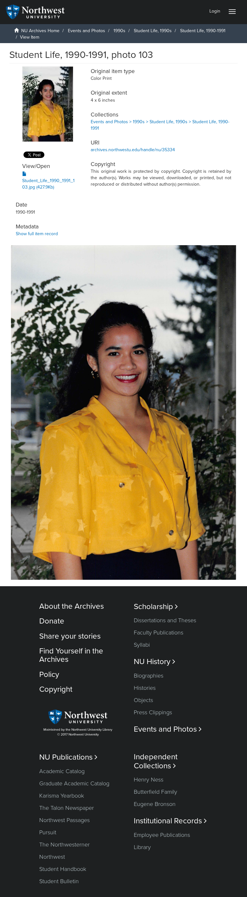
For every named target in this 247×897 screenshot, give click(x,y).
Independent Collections (156, 761)
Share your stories (70, 636)
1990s (119, 30)
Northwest (52, 856)
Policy (49, 674)
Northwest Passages (64, 820)
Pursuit (47, 832)
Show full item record (37, 233)
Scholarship (156, 606)
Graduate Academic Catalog (74, 783)
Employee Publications (162, 834)
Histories (145, 687)
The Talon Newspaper (66, 807)
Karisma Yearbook (61, 795)
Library (142, 847)
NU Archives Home (40, 30)
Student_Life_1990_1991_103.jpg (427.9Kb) (48, 184)
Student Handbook (62, 869)
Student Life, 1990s (153, 30)
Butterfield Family (155, 791)
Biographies (148, 675)
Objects (143, 700)
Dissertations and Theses (165, 620)
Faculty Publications (158, 632)
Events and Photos (86, 30)
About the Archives (71, 606)
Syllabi (142, 644)
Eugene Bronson (155, 804)
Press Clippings (153, 712)
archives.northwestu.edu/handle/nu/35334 (133, 150)
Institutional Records (170, 821)
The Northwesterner (64, 844)
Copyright (55, 689)
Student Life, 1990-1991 (202, 30)
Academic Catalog (62, 771)
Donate (51, 621)
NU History (154, 661)
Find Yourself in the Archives (71, 655)
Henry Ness (148, 779)
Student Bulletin (59, 881)
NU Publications (68, 757)
